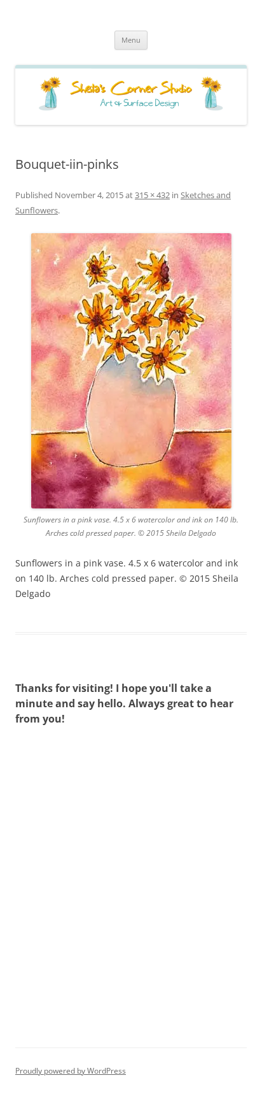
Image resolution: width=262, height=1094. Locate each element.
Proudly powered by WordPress (70, 1070)
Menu (131, 40)
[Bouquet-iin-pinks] (131, 370)
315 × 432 (152, 195)
